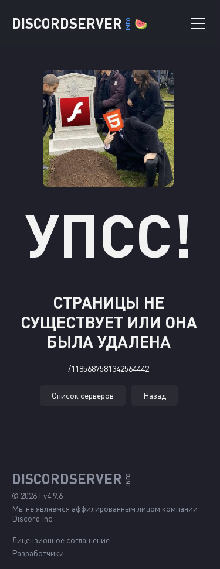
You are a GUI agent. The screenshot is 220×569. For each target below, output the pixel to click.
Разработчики (38, 553)
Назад (154, 395)
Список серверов (83, 395)
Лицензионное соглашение (61, 540)
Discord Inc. (33, 518)
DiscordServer (79, 23)
